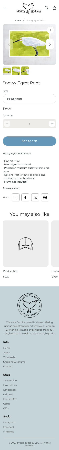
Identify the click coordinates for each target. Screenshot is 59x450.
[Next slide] (50, 44)
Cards (6, 403)
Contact (7, 366)
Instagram (9, 422)
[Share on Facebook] (25, 197)
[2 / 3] (16, 70)
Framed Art (9, 399)
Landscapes (10, 389)
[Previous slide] (9, 44)
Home (17, 20)
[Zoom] (50, 30)
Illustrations (10, 385)
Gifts (6, 408)
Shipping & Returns (14, 361)
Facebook (8, 427)
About (6, 352)
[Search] (46, 8)
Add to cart (29, 141)
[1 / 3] (7, 70)
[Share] (16, 197)
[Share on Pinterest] (45, 197)
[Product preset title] (26, 243)
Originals (8, 394)
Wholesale (9, 357)
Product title (10, 271)
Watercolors (10, 380)
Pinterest (8, 431)
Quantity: (8, 115)
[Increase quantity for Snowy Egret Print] (52, 124)
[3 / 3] (25, 70)
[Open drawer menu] (4, 8)
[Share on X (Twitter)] (35, 197)
